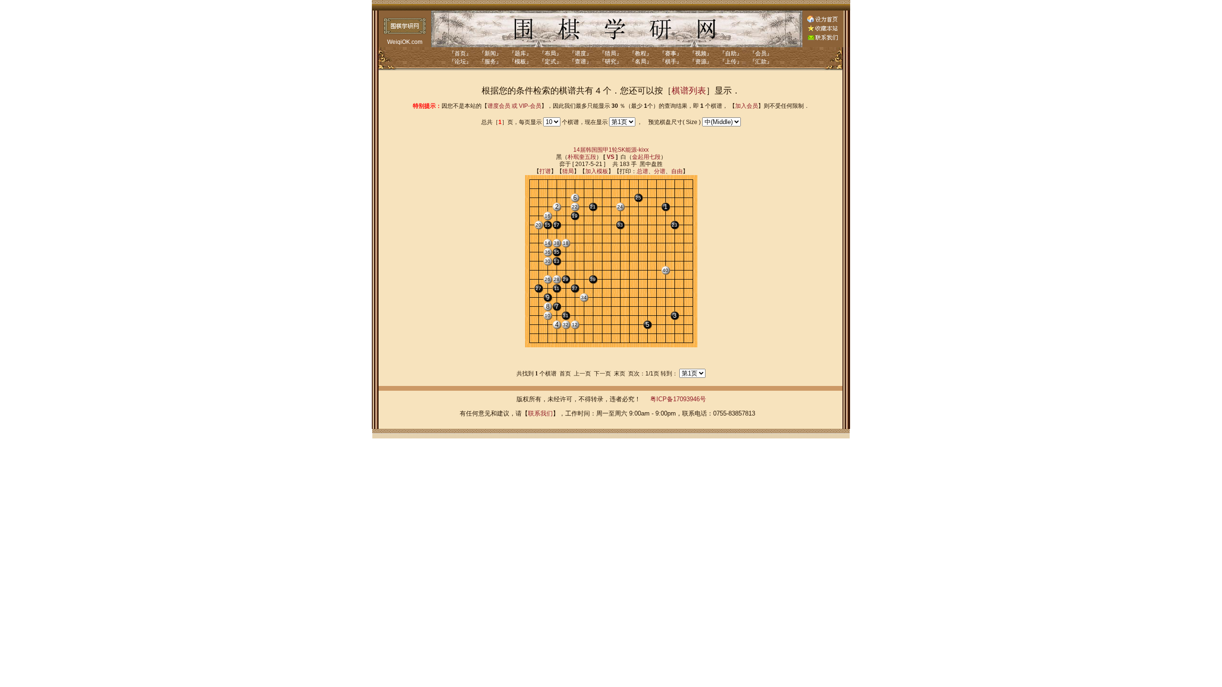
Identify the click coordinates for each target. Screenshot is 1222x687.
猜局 (568, 171)
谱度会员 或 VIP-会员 (514, 106)
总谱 (642, 171)
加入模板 (596, 171)
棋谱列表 (689, 90)
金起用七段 (646, 157)
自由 (677, 171)
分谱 (659, 171)
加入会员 (746, 106)
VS (610, 157)
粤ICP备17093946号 (678, 399)
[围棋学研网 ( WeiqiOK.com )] (822, 29)
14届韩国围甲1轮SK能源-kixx (611, 149)
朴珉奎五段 (582, 157)
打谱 (545, 171)
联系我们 (540, 413)
